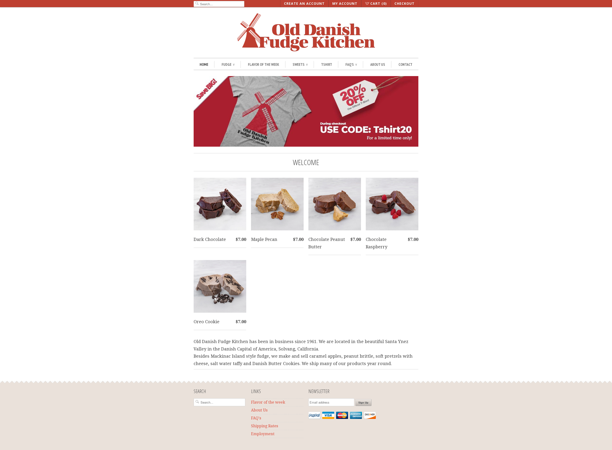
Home (204, 64)
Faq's (351, 64)
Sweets (300, 64)
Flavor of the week (268, 402)
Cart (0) (378, 3)
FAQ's (256, 418)
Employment (262, 434)
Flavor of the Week (263, 64)
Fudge (228, 64)
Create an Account (304, 3)
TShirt (326, 64)
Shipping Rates (264, 426)
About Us (377, 64)
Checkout (404, 3)
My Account (344, 3)
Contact (405, 64)
